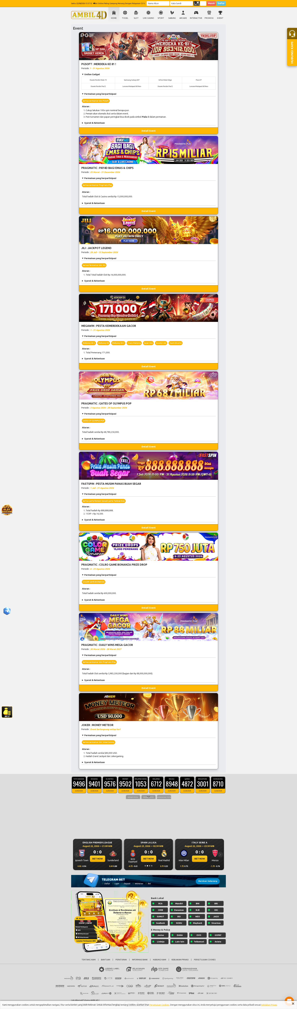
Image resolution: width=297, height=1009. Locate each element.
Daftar (221, 3)
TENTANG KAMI (89, 960)
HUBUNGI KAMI (159, 960)
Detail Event (149, 130)
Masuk (211, 3)
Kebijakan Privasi (269, 1005)
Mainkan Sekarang (207, 881)
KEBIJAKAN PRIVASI (180, 960)
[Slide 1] (145, 866)
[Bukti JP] (7, 712)
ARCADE (183, 18)
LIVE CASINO (148, 18)
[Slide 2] (147, 866)
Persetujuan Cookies (159, 1005)
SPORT (161, 18)
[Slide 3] (149, 866)
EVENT (220, 18)
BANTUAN (105, 960)
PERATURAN (121, 960)
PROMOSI (209, 18)
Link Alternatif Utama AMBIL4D (84, 1000)
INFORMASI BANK (140, 960)
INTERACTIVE (196, 18)
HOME (114, 18)
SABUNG (172, 18)
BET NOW (97, 858)
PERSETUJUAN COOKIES (205, 960)
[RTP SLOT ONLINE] (7, 510)
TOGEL (125, 18)
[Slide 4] (151, 866)
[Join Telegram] (7, 610)
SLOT (136, 18)
